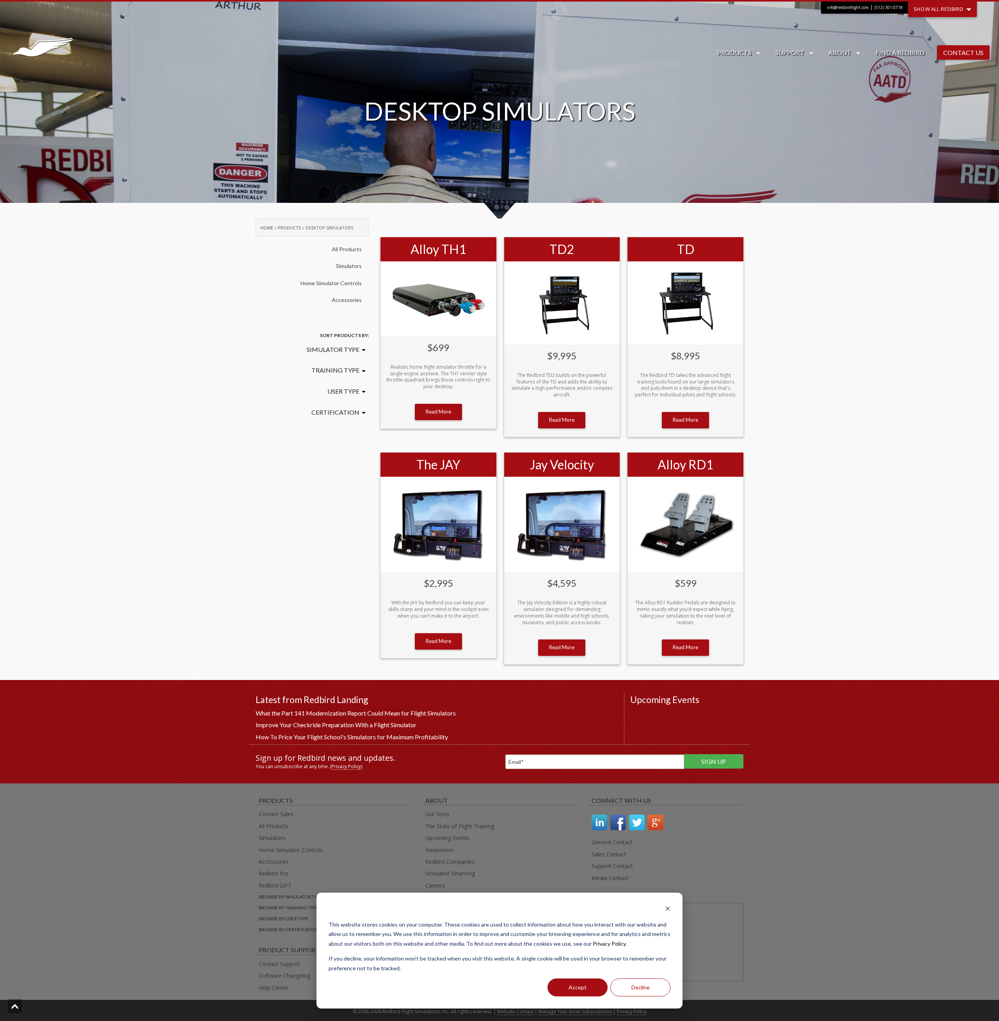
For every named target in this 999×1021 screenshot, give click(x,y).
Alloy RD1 (685, 464)
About (839, 52)
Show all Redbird (939, 8)
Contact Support (279, 964)
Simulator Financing (450, 873)
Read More (438, 411)
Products (734, 52)
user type (343, 391)
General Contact (612, 842)
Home (266, 228)
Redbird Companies (450, 861)
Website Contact (515, 1011)
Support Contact (612, 866)
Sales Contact (609, 854)
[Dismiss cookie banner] (667, 909)
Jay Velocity (562, 464)
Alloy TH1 (438, 249)
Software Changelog (284, 975)
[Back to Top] (15, 1006)
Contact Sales (276, 814)
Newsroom (439, 850)
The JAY (438, 464)
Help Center (273, 987)
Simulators (349, 266)
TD (685, 249)
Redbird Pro (273, 873)
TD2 (561, 249)
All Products (347, 249)
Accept (578, 987)
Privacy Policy (609, 943)
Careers (435, 885)
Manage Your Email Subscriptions (575, 1011)
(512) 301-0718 (889, 7)
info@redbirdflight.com (848, 7)
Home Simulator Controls (331, 283)
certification (335, 412)
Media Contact (610, 878)
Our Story (437, 814)
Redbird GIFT (275, 885)
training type (335, 370)
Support (789, 52)
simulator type (333, 349)
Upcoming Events (447, 838)
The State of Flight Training (459, 826)
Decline (640, 987)
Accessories (347, 300)
